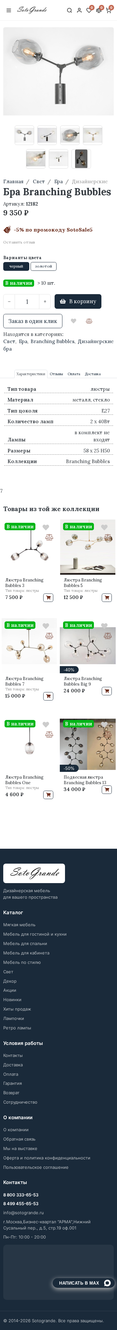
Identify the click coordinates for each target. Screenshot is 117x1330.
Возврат (11, 1092)
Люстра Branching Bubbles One (24, 779)
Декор (10, 981)
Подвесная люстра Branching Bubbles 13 (85, 779)
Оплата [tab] (74, 374)
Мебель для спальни (25, 943)
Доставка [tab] (93, 374)
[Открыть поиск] (69, 10)
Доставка (13, 1064)
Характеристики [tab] (31, 374)
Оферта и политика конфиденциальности (46, 1157)
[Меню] (9, 10)
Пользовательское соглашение (36, 1167)
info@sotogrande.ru (23, 1212)
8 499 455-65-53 (20, 1203)
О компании (16, 1129)
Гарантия (12, 1083)
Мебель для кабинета (26, 952)
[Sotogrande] (34, 873)
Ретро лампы (17, 1027)
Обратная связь (19, 1139)
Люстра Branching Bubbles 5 (83, 582)
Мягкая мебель (19, 924)
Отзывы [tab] (56, 374)
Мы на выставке (20, 1148)
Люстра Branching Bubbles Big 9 (83, 681)
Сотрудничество (20, 1102)
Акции (9, 990)
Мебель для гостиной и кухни (35, 934)
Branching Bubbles (52, 341)
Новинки (12, 999)
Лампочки (13, 1018)
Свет (9, 341)
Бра (23, 341)
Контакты (13, 1055)
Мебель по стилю (22, 962)
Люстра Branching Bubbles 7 (24, 681)
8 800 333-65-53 (20, 1194)
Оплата (10, 1074)
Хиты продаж (17, 1009)
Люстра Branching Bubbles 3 (24, 582)
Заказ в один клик (32, 321)
